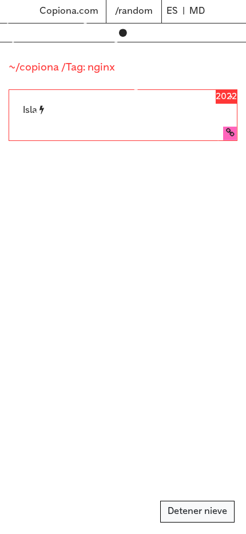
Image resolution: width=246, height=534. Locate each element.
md (197, 11)
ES (172, 11)
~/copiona (35, 67)
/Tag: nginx (88, 67)
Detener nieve (197, 511)
